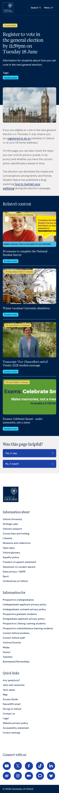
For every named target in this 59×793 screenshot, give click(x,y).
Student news (10, 77)
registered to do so (19, 138)
